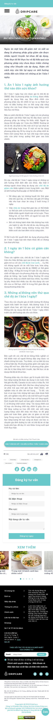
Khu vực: (13, 509)
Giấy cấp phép (10, 601)
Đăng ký (41, 654)
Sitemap (7, 623)
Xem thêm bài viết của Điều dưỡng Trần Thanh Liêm (26, 444)
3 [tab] (27, 580)
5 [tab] (32, 580)
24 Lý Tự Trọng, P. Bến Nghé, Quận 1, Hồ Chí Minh (11, 637)
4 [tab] (29, 580)
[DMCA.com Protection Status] (26, 717)
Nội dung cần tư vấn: (19, 519)
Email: (8, 654)
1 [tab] (21, 580)
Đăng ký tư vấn (10, 4)
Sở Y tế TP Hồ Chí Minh (13, 628)
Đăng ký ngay (26, 536)
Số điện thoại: (15, 499)
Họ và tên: (14, 488)
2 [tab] (24, 580)
